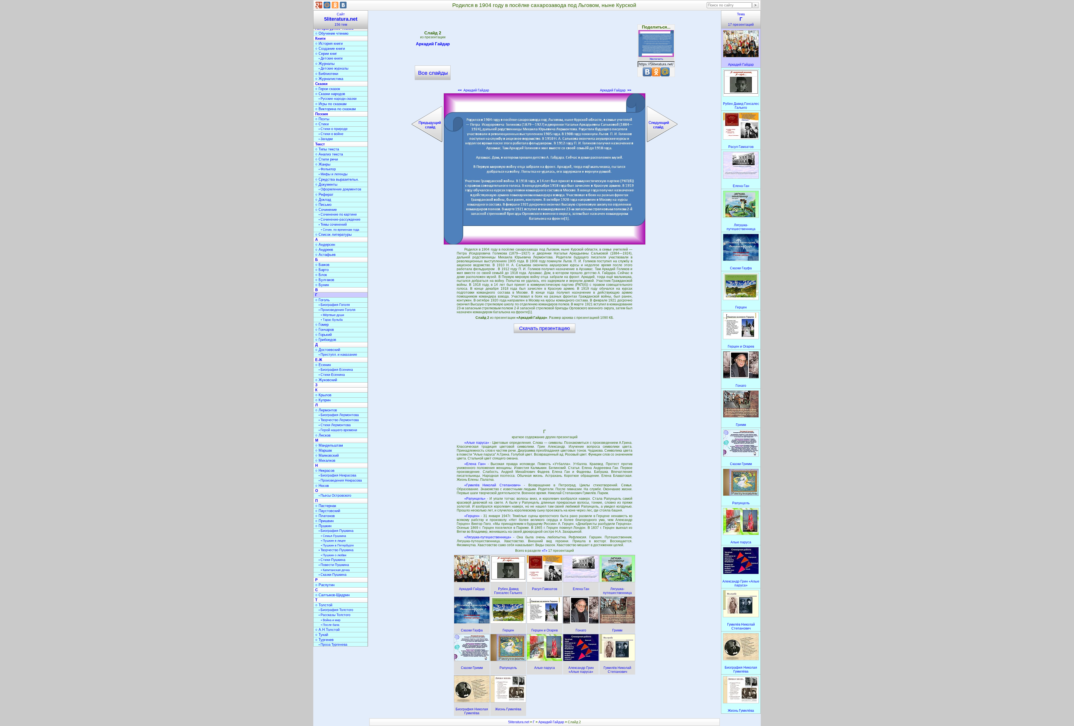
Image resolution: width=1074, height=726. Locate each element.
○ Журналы (325, 64)
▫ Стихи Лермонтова (335, 425)
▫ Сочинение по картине (338, 214)
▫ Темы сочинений (333, 225)
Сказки (321, 84)
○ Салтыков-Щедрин (332, 595)
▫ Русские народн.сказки (338, 99)
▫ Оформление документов (340, 189)
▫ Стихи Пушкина (332, 560)
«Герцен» (472, 516)
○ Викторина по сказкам (335, 109)
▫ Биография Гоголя (334, 305)
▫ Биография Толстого (336, 610)
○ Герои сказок (327, 89)
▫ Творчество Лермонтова (339, 420)
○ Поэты (322, 119)
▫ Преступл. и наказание (338, 355)
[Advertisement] (545, 53)
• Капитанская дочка (335, 570)
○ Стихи (322, 124)
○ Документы (326, 184)
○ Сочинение (326, 210)
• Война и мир (330, 620)
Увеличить (656, 58)
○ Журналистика (329, 79)
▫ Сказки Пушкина (333, 575)
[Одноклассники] (335, 5)
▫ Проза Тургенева (333, 645)
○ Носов (322, 486)
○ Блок (321, 275)
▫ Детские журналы (333, 68)
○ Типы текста (327, 149)
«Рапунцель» (475, 499)
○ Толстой (323, 605)
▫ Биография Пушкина (336, 531)
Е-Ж (318, 360)
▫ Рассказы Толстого (334, 615)
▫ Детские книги (331, 58)
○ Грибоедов (325, 340)
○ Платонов (325, 516)
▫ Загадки (326, 139)
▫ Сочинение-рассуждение (340, 219)
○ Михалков (325, 460)
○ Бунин (322, 285)
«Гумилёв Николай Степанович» (492, 485)
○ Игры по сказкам (331, 104)
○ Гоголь (322, 300)
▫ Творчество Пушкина (336, 550)
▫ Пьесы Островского (335, 496)
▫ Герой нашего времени (338, 430)
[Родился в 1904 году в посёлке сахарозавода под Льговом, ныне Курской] (545, 169)
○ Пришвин (324, 521)
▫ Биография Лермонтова (339, 415)
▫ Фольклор (327, 169)
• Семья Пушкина (333, 536)
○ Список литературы (333, 234)
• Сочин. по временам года (340, 229)
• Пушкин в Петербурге (337, 545)
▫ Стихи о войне (331, 134)
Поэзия (321, 114)
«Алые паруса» (476, 443)
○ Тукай (321, 635)
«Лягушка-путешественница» (487, 537)
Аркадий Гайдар (433, 43)
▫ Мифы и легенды (333, 174)
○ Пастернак (325, 506)
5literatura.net (518, 722)
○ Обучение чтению (331, 33)
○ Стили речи (326, 159)
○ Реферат (324, 194)
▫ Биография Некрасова (337, 475)
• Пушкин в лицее (333, 540)
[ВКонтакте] (343, 5)
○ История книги (329, 43)
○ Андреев (324, 249)
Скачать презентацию (544, 328)
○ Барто (322, 270)
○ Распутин (325, 585)
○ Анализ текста (329, 154)
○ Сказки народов (330, 94)
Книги (320, 38)
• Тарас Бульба (332, 319)
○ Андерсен (325, 244)
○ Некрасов (325, 470)
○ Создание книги (330, 48)
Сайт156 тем (340, 19)
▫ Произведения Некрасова (340, 480)
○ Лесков (323, 435)
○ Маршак (323, 450)
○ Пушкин (323, 526)
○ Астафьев (325, 255)
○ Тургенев (324, 640)
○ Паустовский (327, 511)
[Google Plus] (318, 5)
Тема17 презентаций (741, 19)
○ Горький (323, 335)
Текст (320, 144)
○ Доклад (323, 199)
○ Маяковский (327, 455)
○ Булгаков (324, 280)
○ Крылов (323, 395)
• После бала (330, 624)
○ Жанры (322, 164)
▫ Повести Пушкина (334, 565)
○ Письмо (323, 204)
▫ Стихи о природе (333, 129)
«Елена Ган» (475, 464)
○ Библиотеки (326, 74)
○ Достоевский (327, 350)
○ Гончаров (324, 329)
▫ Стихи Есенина (332, 375)
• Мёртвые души (332, 315)
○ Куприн (323, 400)
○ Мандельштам (329, 445)
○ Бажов (322, 265)
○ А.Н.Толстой (327, 630)
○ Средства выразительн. (337, 179)
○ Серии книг (326, 53)
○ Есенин (323, 365)
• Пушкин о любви (333, 555)
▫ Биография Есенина (336, 370)
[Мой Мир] (327, 5)
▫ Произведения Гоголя (337, 310)
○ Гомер (322, 324)
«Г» (545, 551)
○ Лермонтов (326, 410)
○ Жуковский (326, 380)
